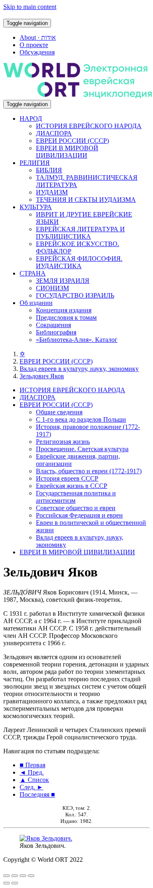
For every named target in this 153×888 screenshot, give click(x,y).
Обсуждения (37, 52)
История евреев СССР (67, 478)
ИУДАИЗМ (52, 192)
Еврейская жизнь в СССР (71, 485)
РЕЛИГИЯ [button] (35, 162)
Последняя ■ (37, 794)
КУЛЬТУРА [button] (36, 206)
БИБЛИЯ (49, 170)
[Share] (14, 875)
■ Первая (32, 764)
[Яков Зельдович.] (46, 838)
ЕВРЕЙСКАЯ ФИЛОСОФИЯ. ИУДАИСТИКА (79, 262)
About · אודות (38, 37)
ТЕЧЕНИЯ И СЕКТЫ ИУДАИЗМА (86, 199)
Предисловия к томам (66, 317)
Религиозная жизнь (63, 441)
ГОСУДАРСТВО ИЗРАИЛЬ (75, 295)
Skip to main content (29, 6)
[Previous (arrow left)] (6, 883)
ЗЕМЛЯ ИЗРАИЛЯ (62, 280)
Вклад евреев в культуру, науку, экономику (79, 368)
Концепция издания (63, 310)
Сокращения (53, 324)
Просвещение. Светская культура (82, 448)
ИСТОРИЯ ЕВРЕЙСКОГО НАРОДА (89, 125)
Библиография (56, 332)
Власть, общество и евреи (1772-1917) (89, 471)
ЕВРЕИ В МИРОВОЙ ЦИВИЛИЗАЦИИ (67, 152)
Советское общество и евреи (75, 507)
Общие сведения (59, 412)
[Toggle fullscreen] (23, 875)
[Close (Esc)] (6, 875)
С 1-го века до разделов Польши (81, 419)
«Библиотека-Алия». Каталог (77, 339)
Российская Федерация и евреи (79, 515)
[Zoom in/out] (31, 875)
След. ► (31, 787)
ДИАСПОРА (54, 133)
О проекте (34, 44)
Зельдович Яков (42, 376)
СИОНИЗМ (52, 288)
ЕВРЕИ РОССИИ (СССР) (72, 140)
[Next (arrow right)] (14, 883)
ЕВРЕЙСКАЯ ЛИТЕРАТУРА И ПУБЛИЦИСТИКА (80, 233)
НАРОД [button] (31, 118)
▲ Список (34, 779)
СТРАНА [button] (33, 273)
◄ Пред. (32, 772)
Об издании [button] (36, 302)
